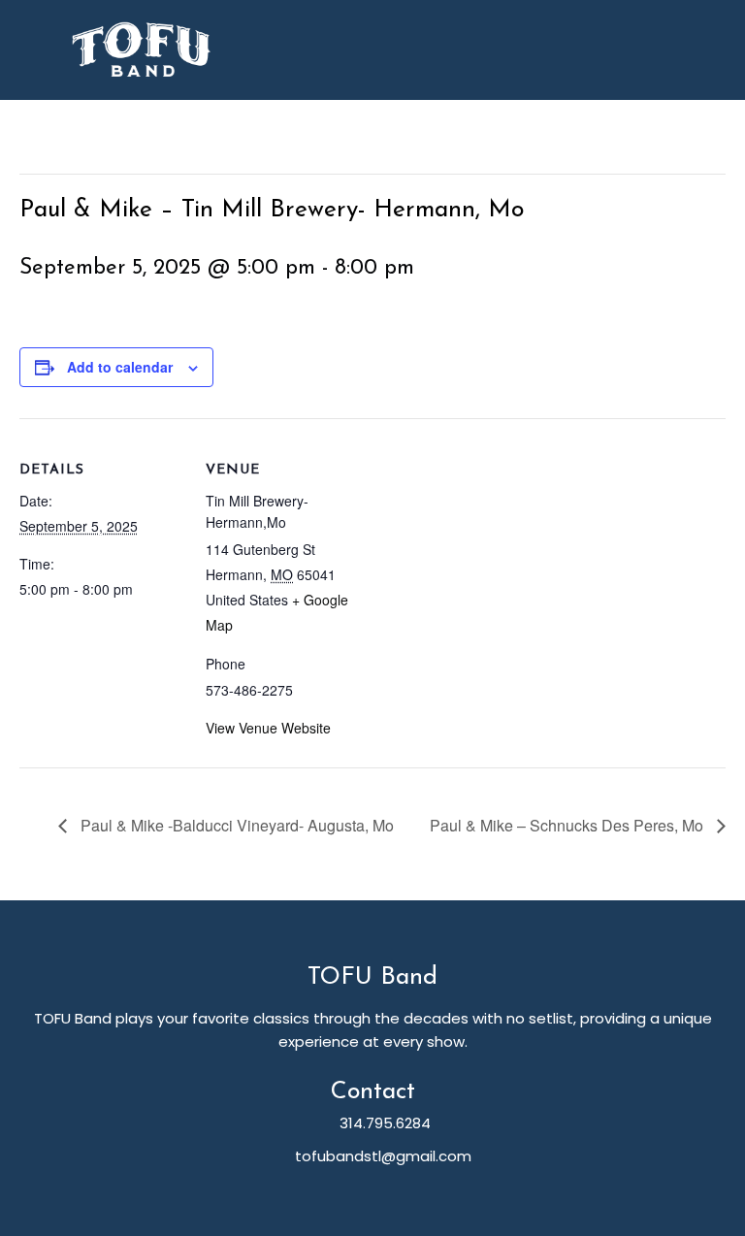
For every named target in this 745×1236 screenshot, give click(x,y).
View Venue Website (268, 727)
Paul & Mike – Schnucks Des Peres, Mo (568, 825)
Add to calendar (120, 366)
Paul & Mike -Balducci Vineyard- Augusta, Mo (235, 825)
